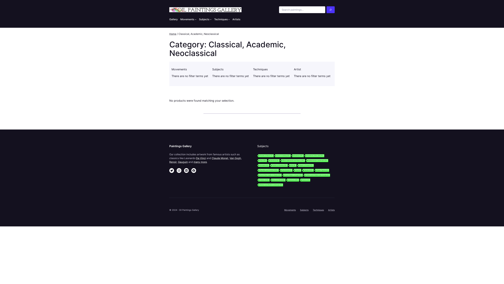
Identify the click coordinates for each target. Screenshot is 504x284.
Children (264, 180)
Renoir (173, 162)
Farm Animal (286, 170)
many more (200, 162)
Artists (331, 210)
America (305, 180)
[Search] (331, 9)
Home (172, 34)
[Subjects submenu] (211, 19)
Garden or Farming (279, 165)
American (293, 180)
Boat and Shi (278, 180)
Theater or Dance (266, 155)
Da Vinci (201, 158)
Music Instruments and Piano (293, 160)
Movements (290, 210)
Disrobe (308, 170)
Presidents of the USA (315, 155)
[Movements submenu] (195, 19)
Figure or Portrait (306, 165)
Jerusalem (264, 165)
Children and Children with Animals (317, 175)
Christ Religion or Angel (293, 175)
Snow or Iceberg (283, 155)
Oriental (274, 160)
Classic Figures (322, 170)
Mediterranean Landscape (317, 160)
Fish (293, 165)
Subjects (304, 210)
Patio (263, 160)
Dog (297, 170)
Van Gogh (235, 158)
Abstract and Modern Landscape (271, 185)
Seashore (298, 155)
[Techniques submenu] (229, 19)
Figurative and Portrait (268, 170)
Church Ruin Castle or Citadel (270, 175)
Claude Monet (220, 158)
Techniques (318, 210)
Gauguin (183, 162)
